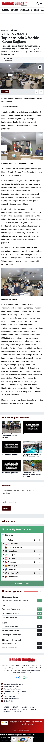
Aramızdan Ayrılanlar (31, 434)
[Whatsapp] (26, 677)
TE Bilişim (27, 730)
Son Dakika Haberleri (11, 698)
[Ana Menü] (41, 4)
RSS (5, 723)
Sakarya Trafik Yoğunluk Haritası (15, 691)
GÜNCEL (5, 10)
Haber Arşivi (8, 701)
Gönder (6, 508)
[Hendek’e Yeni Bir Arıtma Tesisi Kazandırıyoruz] (32, 447)
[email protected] (34, 670)
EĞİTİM (25, 709)
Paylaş (6, 91)
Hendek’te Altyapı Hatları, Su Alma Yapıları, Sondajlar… (32, 474)
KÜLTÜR (6, 709)
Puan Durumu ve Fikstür (12, 694)
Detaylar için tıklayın (22, 583)
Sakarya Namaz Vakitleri (12, 689)
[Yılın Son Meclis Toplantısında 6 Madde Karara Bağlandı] (22, 76)
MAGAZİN (15, 709)
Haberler (4, 30)
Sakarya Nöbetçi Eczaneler (13, 684)
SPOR (36, 10)
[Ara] (38, 4)
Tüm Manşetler (9, 696)
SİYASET (14, 10)
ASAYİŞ (33, 709)
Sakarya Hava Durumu (11, 686)
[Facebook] (18, 677)
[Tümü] (41, 521)
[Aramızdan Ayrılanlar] (32, 427)
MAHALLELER (26, 10)
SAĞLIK (24, 707)
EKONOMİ (7, 712)
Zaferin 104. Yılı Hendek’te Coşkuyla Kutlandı (9, 435)
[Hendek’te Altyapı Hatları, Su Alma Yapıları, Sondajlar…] (32, 466)
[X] (22, 677)
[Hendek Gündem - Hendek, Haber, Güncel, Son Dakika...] (14, 3)
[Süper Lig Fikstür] (41, 591)
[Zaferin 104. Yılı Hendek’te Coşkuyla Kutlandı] (11, 427)
